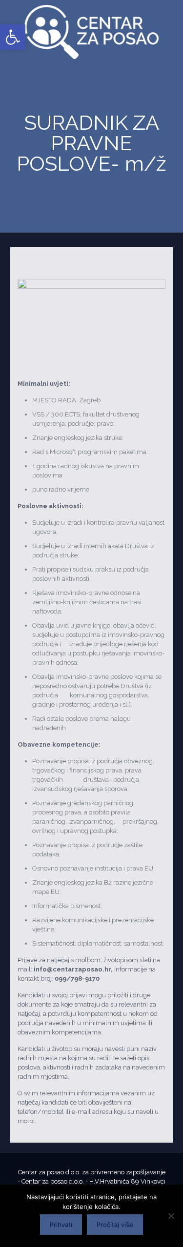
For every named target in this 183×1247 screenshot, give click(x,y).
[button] (12, 37)
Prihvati (61, 1224)
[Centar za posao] (91, 32)
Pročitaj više (115, 1224)
